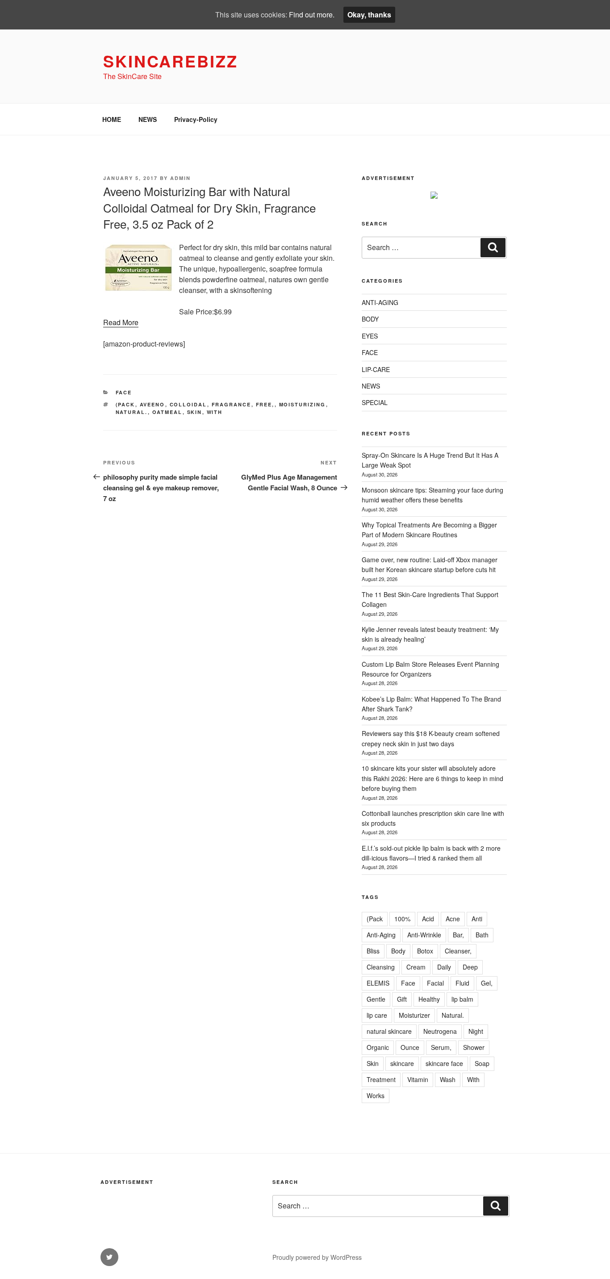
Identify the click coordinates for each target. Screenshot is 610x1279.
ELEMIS (378, 982)
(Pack (125, 404)
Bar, (458, 934)
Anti (477, 918)
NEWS (147, 119)
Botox (425, 950)
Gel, (487, 982)
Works (375, 1095)
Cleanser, (458, 950)
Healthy (429, 999)
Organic (378, 1047)
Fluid (462, 982)
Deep (470, 966)
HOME (111, 119)
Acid (428, 918)
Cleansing (381, 966)
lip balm (462, 999)
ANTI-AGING (380, 302)
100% (402, 918)
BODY (370, 318)
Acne (453, 918)
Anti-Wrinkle (424, 934)
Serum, (441, 1047)
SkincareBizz (170, 60)
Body (398, 950)
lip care (377, 1015)
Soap (482, 1063)
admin (180, 178)
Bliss (373, 950)
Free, (265, 404)
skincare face (444, 1063)
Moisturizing (302, 404)
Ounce (410, 1047)
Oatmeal (167, 412)
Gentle (376, 999)
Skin (194, 412)
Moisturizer (414, 1015)
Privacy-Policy (195, 119)
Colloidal (188, 404)
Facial (435, 982)
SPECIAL (375, 402)
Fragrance (231, 404)
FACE (124, 392)
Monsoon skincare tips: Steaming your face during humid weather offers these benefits (432, 494)
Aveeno (152, 404)
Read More (120, 322)
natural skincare (389, 1031)
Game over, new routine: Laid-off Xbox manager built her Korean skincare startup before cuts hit (429, 564)
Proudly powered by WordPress (317, 1257)
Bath (482, 934)
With (215, 412)
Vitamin (417, 1079)
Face (408, 982)
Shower (474, 1047)
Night (475, 1031)
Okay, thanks (369, 14)
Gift (402, 999)
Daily (444, 966)
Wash (447, 1079)
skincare (402, 1063)
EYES (370, 335)
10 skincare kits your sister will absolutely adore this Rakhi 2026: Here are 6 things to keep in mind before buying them (432, 778)
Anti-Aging (381, 934)
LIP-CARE (376, 369)
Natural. (132, 412)
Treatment (381, 1079)
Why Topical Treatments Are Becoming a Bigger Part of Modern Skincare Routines (429, 529)
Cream (416, 966)
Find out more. (311, 14)
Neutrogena (440, 1031)
